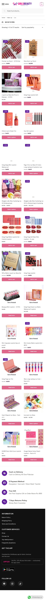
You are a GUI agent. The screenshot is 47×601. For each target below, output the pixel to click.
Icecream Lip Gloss (29, 415)
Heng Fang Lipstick (29, 273)
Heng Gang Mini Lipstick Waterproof (9, 166)
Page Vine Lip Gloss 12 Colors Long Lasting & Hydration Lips (33, 166)
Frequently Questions (9, 543)
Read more (12, 315)
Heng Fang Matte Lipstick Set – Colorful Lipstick (11, 238)
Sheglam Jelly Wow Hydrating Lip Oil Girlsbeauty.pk (11, 202)
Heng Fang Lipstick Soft (31, 95)
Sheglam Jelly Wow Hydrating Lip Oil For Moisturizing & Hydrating (33, 202)
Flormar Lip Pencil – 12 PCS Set (11, 61)
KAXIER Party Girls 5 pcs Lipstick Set (11, 452)
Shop (3, 533)
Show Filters (10, 22)
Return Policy (6, 517)
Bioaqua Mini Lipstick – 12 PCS (11, 307)
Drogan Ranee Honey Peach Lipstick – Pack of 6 (32, 452)
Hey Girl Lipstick (29, 131)
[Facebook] (4, 583)
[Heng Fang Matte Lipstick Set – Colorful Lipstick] (11, 225)
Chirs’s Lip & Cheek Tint (9, 131)
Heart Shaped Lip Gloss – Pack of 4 (11, 416)
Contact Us (5, 536)
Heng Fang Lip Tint (7, 379)
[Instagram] (12, 583)
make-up (9, 17)
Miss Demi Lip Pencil (30, 61)
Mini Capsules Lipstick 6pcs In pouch (11, 344)
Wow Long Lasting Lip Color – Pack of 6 (33, 380)
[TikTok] (20, 583)
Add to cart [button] (11, 67)
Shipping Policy (7, 521)
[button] (41, 4)
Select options (11, 137)
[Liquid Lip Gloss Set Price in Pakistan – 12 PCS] (11, 82)
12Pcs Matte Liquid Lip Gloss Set (11, 273)
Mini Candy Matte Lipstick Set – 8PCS (33, 344)
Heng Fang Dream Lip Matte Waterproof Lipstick (32, 308)
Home (3, 17)
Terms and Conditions (9, 524)
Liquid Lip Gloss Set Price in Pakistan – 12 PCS (10, 96)
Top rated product (7, 540)
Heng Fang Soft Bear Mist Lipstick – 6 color (31, 238)
